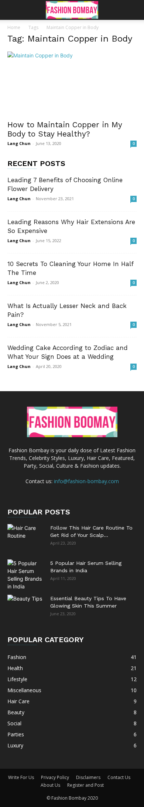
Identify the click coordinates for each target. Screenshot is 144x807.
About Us (50, 785)
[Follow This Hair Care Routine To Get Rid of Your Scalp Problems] (25, 537)
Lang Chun (19, 143)
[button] (12, 10)
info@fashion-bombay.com (86, 481)
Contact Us (118, 777)
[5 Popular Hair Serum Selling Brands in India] (25, 574)
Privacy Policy (55, 777)
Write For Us (21, 777)
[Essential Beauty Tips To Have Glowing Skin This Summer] (25, 607)
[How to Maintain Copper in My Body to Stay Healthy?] (72, 83)
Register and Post (85, 785)
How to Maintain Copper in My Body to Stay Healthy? (64, 129)
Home (13, 27)
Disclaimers (88, 777)
